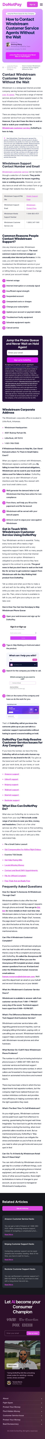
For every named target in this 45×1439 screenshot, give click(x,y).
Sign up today (33, 1333)
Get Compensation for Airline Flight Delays (23, 849)
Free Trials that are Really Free (17, 881)
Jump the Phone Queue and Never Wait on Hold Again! (22, 55)
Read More (9, 1234)
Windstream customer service (16, 128)
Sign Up (32, 4)
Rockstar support (12, 800)
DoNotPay (12, 4)
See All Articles (22, 1208)
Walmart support (12, 790)
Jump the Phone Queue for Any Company (20, 13)
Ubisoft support (11, 779)
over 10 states (8, 94)
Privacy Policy (33, 367)
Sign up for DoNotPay (22, 360)
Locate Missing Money (14, 865)
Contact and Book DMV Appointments (21, 870)
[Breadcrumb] (3, 67)
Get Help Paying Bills (13, 860)
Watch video (12, 1365)
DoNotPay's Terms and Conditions (15, 367)
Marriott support (12, 795)
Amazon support (12, 774)
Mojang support (11, 784)
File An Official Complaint (15, 876)
